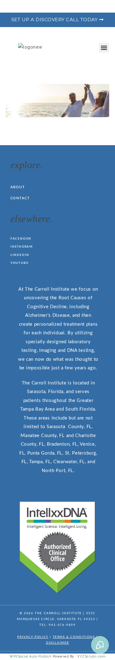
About (17, 187)
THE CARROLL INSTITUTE (58, 613)
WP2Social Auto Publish (31, 656)
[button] (104, 48)
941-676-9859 (62, 624)
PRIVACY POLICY (32, 636)
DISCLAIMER (57, 642)
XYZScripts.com (91, 656)
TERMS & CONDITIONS (74, 636)
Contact (20, 198)
